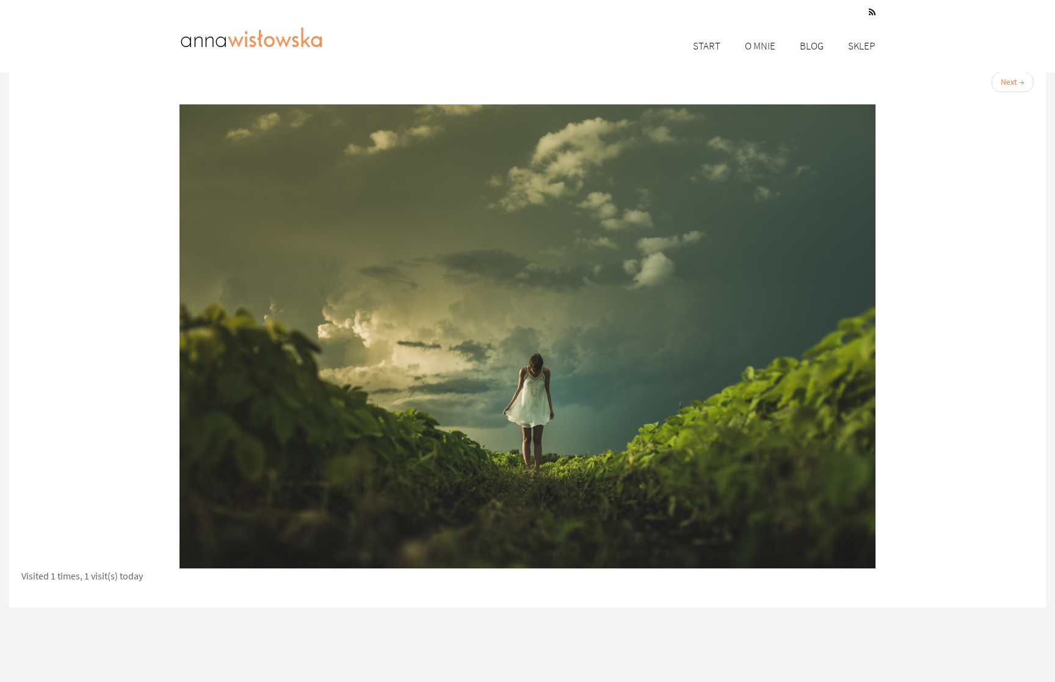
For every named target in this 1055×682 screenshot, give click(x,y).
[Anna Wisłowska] (251, 34)
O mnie (760, 46)
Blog (812, 46)
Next (1012, 81)
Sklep (862, 46)
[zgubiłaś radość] (527, 336)
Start (706, 46)
